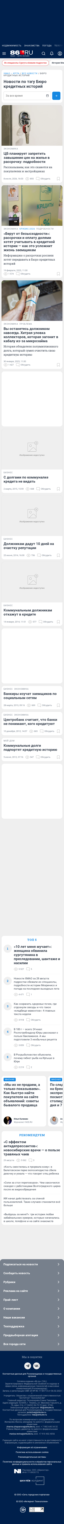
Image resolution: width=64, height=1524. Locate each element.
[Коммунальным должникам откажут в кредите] (32, 582)
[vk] (36, 1365)
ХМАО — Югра (11, 73)
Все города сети (14, 1344)
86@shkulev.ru (47, 1407)
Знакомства (32, 45)
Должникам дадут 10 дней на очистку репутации (29, 546)
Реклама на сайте (15, 1291)
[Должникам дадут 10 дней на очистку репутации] (32, 515)
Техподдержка (13, 1326)
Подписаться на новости (20, 1264)
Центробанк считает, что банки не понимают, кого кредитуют (30, 722)
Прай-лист (10, 1299)
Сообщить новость (16, 1273)
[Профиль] (60, 53)
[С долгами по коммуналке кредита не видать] (32, 449)
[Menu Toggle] (4, 53)
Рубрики (9, 1282)
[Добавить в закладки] (58, 179)
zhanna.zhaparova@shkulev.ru (20, 1427)
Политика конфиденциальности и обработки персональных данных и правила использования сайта (32, 1463)
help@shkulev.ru (39, 1415)
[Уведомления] (52, 53)
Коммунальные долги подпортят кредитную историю (30, 748)
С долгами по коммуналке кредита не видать (26, 479)
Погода (47, 45)
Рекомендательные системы (32, 1457)
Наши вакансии (14, 1317)
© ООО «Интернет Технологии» (32, 1501)
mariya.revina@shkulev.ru (21, 1434)
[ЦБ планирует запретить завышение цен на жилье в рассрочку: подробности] (32, 125)
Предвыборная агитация (20, 1335)
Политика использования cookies (32, 1452)
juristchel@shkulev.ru (36, 1412)
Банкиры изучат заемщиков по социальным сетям (30, 696)
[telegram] (27, 1365)
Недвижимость (12, 45)
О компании (11, 1308)
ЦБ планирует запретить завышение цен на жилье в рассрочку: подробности (27, 157)
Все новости (30, 73)
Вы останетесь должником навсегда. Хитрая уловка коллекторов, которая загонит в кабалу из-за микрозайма (31, 335)
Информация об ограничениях (32, 1447)
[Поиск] (43, 53)
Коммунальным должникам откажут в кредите (28, 612)
